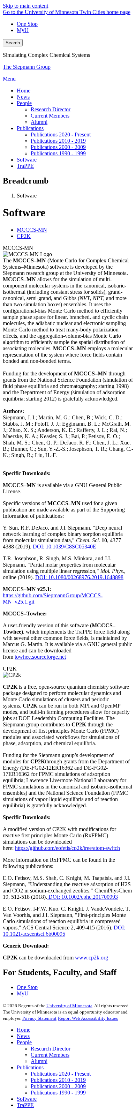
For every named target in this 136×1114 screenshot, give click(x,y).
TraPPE (25, 1105)
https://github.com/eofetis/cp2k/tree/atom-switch (67, 848)
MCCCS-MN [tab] (32, 230)
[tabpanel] (68, 452)
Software (27, 1099)
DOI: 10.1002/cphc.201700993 (82, 897)
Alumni (39, 1061)
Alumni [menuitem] (39, 122)
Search (13, 42)
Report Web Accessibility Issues (88, 1018)
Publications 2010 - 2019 (58, 1080)
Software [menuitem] (27, 160)
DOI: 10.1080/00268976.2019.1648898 (79, 577)
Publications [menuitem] (30, 128)
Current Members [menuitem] (50, 116)
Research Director (50, 1049)
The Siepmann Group (27, 67)
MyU (23, 30)
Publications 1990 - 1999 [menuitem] (58, 153)
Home (23, 1030)
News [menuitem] (23, 97)
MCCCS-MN (18, 248)
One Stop (27, 24)
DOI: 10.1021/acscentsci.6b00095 (64, 931)
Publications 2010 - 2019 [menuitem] (58, 141)
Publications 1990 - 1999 (58, 1093)
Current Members (50, 1055)
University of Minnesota (69, 1005)
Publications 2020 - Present (61, 1074)
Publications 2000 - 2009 (58, 1086)
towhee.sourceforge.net (40, 657)
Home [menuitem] (23, 91)
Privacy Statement (39, 1018)
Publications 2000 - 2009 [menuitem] (58, 147)
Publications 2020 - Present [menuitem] (61, 134)
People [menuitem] (24, 103)
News (23, 1036)
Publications (30, 1067)
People (24, 1042)
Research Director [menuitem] (50, 109)
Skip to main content (25, 6)
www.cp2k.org (91, 957)
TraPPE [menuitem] (25, 166)
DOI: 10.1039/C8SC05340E (64, 546)
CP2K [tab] (24, 236)
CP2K (10, 669)
